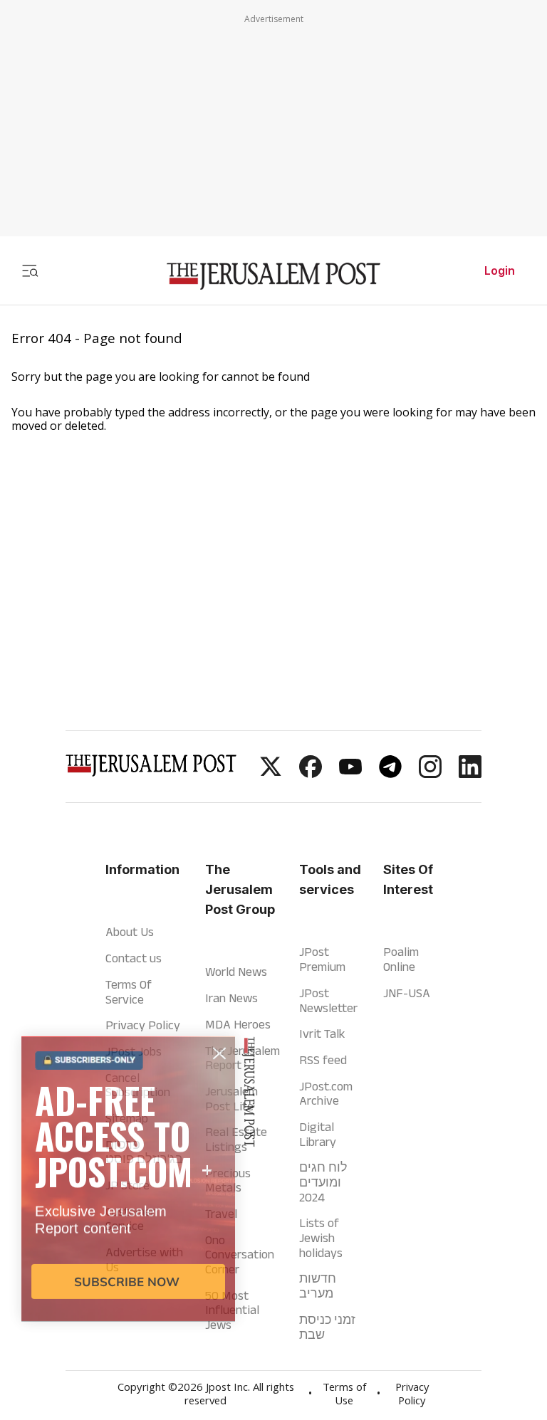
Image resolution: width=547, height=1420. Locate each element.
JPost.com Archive (326, 1093)
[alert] (128, 1250)
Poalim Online (401, 959)
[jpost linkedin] (470, 774)
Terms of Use (344, 1395)
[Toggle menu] (30, 270)
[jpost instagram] (430, 774)
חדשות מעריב (317, 1285)
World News (236, 971)
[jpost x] (270, 774)
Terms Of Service (128, 991)
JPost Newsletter (328, 1000)
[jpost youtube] (350, 774)
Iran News (231, 998)
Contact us (133, 958)
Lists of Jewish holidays (321, 1237)
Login (499, 270)
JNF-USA (406, 993)
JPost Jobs (133, 1051)
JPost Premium (322, 959)
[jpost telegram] (390, 774)
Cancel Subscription (137, 1085)
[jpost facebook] (310, 774)
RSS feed (323, 1060)
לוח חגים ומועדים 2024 (323, 1182)
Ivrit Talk (322, 1033)
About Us (129, 932)
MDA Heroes (238, 1024)
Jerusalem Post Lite (231, 1098)
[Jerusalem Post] (273, 276)
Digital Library (317, 1134)
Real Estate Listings (236, 1139)
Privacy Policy (142, 1025)
